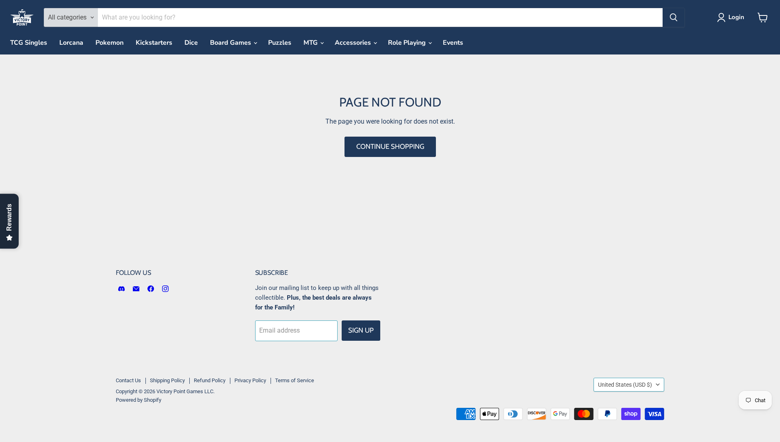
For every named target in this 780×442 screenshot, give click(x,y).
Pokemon (109, 42)
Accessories (354, 42)
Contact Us (128, 380)
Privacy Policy (250, 380)
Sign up (361, 330)
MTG (311, 42)
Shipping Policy (167, 380)
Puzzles (279, 42)
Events (453, 42)
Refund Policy (209, 380)
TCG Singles (28, 42)
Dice (191, 42)
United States (625, 384)
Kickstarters (154, 42)
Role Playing (407, 42)
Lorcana (71, 42)
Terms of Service (294, 380)
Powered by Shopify (138, 400)
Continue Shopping (390, 146)
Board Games (231, 42)
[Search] (674, 17)
